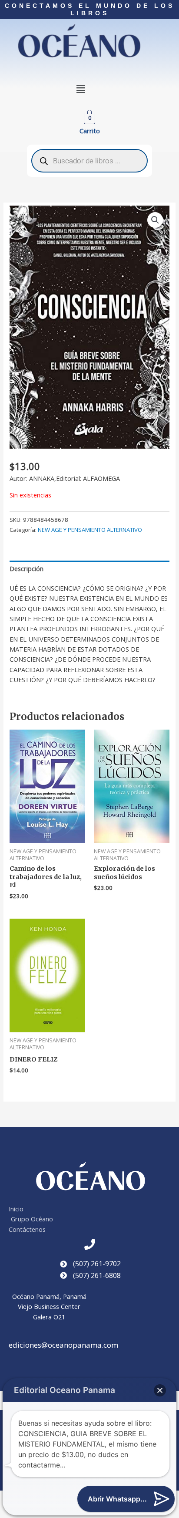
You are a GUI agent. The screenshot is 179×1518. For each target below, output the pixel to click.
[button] (80, 89)
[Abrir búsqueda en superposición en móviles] (89, 161)
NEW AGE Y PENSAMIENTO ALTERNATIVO (90, 530)
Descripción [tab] (26, 568)
